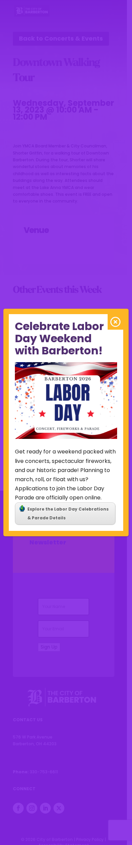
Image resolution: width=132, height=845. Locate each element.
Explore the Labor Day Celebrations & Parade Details (68, 513)
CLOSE (115, 322)
